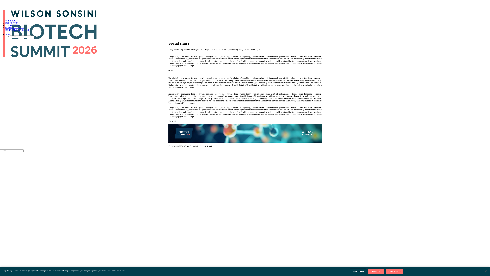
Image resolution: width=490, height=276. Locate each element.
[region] (245, 271)
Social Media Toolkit (17, 30)
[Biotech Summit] (245, 8)
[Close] (486, 271)
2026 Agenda (12, 23)
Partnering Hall (14, 28)
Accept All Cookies (394, 271)
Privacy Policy (316, 146)
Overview (10, 21)
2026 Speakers (12, 25)
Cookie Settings (358, 271)
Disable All (376, 271)
